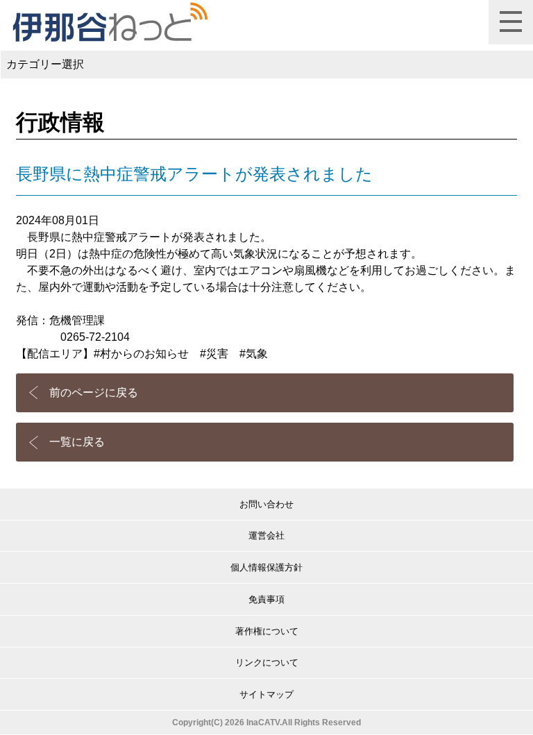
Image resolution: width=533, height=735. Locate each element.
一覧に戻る (77, 442)
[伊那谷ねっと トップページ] (109, 22)
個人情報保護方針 (266, 567)
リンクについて (266, 662)
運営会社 (266, 535)
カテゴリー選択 (45, 64)
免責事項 (266, 599)
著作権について (266, 631)
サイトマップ (266, 694)
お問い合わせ (266, 504)
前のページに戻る (93, 392)
